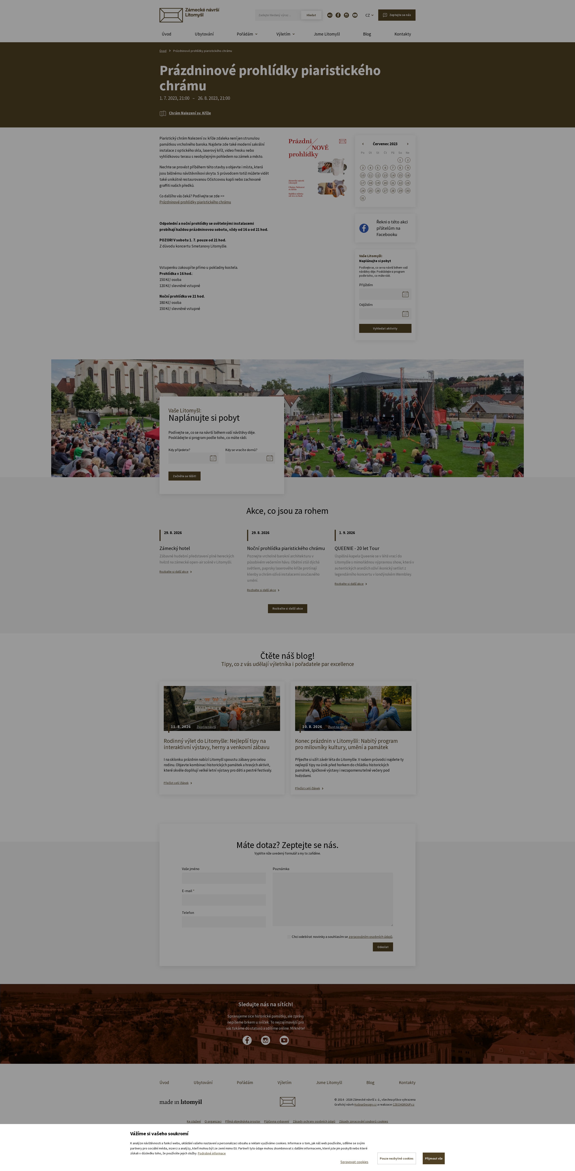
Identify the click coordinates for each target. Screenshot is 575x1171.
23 (407, 183)
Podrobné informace (212, 1153)
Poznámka (281, 868)
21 (392, 183)
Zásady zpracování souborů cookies (363, 1121)
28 (392, 191)
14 (392, 175)
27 (385, 191)
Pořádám (245, 1082)
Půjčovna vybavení (276, 1121)
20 (385, 183)
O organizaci (213, 1121)
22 (400, 183)
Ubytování (204, 34)
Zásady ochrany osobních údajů (314, 1121)
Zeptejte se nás (400, 15)
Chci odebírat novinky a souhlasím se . (342, 936)
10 (362, 175)
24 (362, 191)
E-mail (188, 890)
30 (407, 191)
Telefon (188, 912)
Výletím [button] (283, 34)
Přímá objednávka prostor (242, 1121)
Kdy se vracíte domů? (241, 449)
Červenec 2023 (385, 143)
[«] (362, 144)
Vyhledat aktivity (385, 328)
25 (370, 191)
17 (362, 183)
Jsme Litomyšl (327, 34)
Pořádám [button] (245, 34)
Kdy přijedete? (179, 449)
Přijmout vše (433, 1158)
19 (377, 183)
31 (362, 198)
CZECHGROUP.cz (403, 1104)
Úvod (166, 34)
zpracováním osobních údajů (370, 936)
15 (400, 175)
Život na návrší (206, 727)
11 (370, 175)
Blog (367, 34)
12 (377, 175)
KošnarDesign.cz (365, 1104)
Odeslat (383, 947)
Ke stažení (194, 1121)
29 (400, 191)
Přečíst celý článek (176, 783)
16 (407, 175)
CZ (367, 15)
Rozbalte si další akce (173, 572)
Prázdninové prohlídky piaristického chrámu (195, 202)
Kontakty (402, 34)
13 (385, 175)
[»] (407, 144)
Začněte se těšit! (184, 476)
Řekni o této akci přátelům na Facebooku (392, 228)
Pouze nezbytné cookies (397, 1158)
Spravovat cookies (354, 1162)
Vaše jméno (190, 868)
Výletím (285, 1082)
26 (377, 191)
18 (370, 183)
